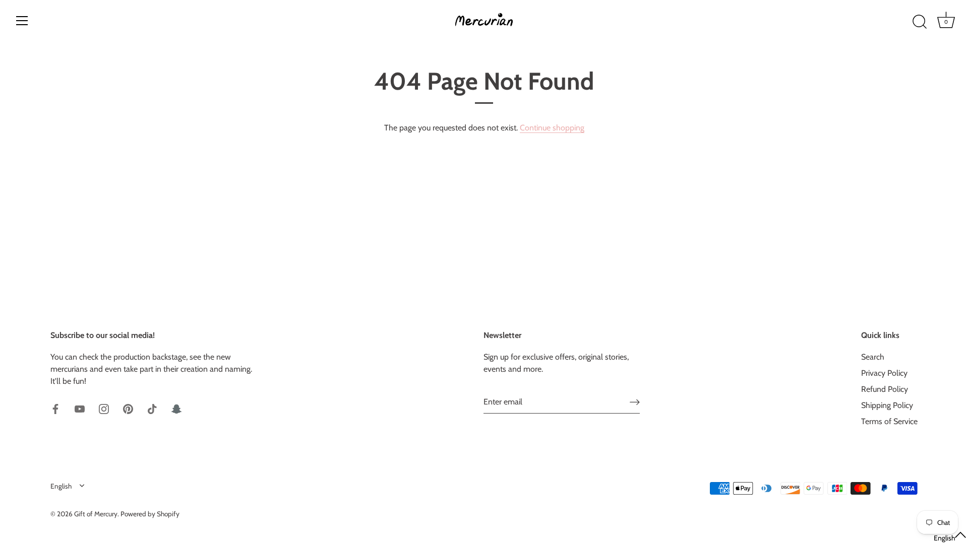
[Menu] (22, 21)
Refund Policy (884, 389)
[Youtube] (80, 408)
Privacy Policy (884, 373)
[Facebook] (55, 408)
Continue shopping (552, 127)
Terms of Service (889, 421)
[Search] (920, 22)
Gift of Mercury (95, 514)
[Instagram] (104, 408)
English (61, 486)
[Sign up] (635, 401)
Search (872, 357)
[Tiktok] (152, 408)
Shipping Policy (887, 405)
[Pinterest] (128, 408)
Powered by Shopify (149, 514)
